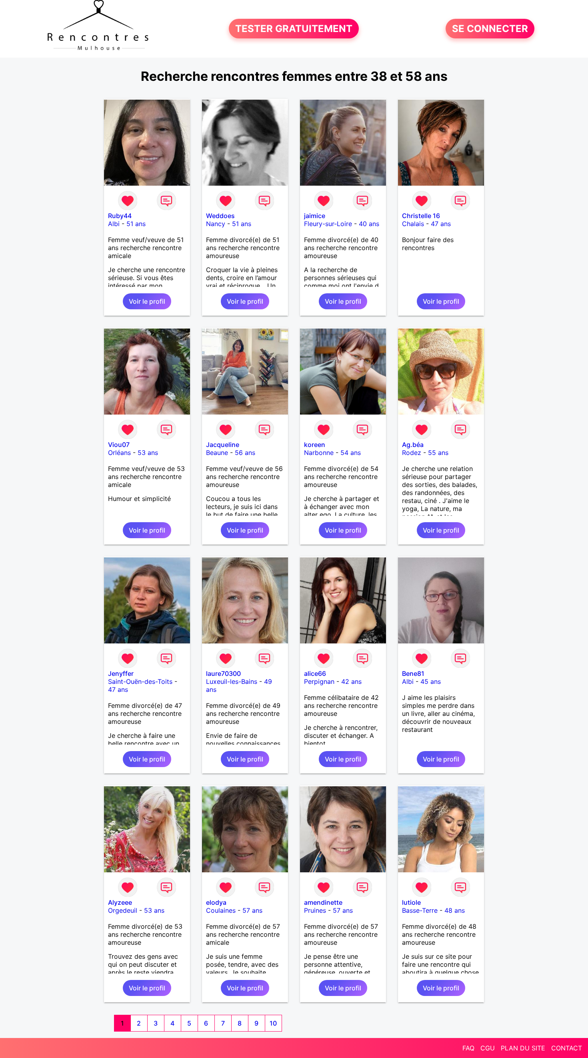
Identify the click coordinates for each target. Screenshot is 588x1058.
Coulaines (221, 910)
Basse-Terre (420, 910)
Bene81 (413, 673)
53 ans (148, 453)
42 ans (351, 681)
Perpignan (319, 681)
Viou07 (119, 445)
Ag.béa (413, 445)
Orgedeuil (122, 910)
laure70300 (223, 673)
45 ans (430, 681)
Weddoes (220, 216)
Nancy (215, 224)
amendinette (323, 902)
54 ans (350, 453)
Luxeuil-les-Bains (231, 681)
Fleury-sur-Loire (328, 224)
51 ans (136, 224)
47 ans (441, 224)
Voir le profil (147, 301)
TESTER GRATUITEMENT (293, 28)
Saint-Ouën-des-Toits (140, 681)
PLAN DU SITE (523, 1048)
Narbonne (319, 453)
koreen (314, 445)
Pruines (315, 910)
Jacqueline (222, 445)
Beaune (217, 453)
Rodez (411, 453)
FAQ (468, 1048)
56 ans (245, 453)
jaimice (314, 216)
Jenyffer (121, 673)
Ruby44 (120, 216)
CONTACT (566, 1048)
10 (273, 1023)
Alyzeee (120, 902)
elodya (216, 902)
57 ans (252, 910)
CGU (487, 1048)
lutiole (411, 902)
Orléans (119, 453)
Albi (114, 224)
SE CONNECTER (490, 28)
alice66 (315, 673)
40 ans (369, 224)
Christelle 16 (421, 216)
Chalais (413, 224)
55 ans (438, 453)
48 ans (454, 910)
